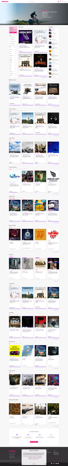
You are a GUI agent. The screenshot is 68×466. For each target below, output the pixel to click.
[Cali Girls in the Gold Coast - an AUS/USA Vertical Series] (53, 263)
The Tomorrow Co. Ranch (27, 184)
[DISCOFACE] (14, 234)
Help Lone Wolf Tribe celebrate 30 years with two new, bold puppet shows (40, 156)
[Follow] (10, 240)
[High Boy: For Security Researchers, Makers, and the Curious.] (25, 37)
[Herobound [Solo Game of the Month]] (40, 205)
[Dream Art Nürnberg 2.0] (53, 176)
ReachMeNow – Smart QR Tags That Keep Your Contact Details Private (27, 244)
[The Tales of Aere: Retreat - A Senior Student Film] (27, 321)
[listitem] (13, 48)
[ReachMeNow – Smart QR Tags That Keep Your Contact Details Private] (27, 234)
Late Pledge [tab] (21, 110)
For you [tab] (10, 110)
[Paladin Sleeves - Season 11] (14, 321)
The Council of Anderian (39, 330)
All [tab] (19, 28)
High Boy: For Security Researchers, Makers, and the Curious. (24, 47)
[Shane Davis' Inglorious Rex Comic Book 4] (53, 234)
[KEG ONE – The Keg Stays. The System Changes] (14, 263)
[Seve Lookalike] (27, 263)
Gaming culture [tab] (28, 81)
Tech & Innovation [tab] (22, 28)
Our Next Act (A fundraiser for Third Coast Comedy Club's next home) (14, 156)
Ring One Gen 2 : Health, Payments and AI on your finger (52, 127)
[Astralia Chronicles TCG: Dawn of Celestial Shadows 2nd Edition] (53, 205)
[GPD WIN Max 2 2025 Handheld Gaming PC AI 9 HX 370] (27, 89)
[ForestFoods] (40, 176)
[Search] (29, 1)
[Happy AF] (40, 234)
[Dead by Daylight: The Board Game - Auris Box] (27, 205)
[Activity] (60, 1)
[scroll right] (46, 28)
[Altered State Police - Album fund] (53, 147)
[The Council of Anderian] (40, 321)
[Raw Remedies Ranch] (40, 263)
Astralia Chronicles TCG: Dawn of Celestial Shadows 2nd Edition (53, 214)
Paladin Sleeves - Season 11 (14, 330)
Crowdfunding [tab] (17, 110)
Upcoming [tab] (13, 110)
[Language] (58, 1)
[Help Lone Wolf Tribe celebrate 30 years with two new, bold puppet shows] (40, 147)
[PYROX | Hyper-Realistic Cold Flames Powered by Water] (40, 60)
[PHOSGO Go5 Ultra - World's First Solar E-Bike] (27, 118)
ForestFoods (37, 184)
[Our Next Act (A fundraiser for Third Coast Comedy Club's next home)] (14, 147)
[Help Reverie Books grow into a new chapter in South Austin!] (14, 176)
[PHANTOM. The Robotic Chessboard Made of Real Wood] (53, 89)
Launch (13, 32)
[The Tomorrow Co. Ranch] (27, 176)
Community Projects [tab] (23, 81)
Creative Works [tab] (28, 28)
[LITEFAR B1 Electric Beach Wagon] (25, 60)
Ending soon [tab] (25, 110)
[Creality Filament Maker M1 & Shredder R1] (14, 89)
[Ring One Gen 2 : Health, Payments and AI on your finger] (53, 118)
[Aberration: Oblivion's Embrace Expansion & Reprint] (14, 205)
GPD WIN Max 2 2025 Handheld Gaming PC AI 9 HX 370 (27, 98)
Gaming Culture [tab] (32, 28)
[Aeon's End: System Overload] (53, 321)
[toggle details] (32, 52)
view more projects (44, 77)
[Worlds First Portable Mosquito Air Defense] (40, 89)
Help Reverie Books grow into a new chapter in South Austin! (14, 185)
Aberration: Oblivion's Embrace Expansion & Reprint (13, 214)
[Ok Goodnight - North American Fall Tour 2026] (27, 147)
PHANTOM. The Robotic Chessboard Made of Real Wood (52, 98)
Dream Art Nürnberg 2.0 (52, 184)
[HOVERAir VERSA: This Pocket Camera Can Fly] (40, 37)
